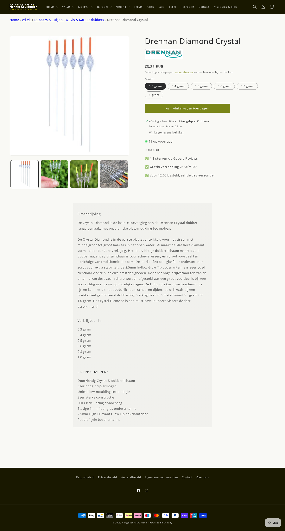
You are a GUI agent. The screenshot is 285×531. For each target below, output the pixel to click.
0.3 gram (155, 86)
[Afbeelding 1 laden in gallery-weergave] (25, 174)
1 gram (154, 94)
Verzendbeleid (131, 477)
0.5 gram (201, 86)
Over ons (202, 477)
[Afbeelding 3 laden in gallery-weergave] (84, 174)
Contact (187, 477)
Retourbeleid (85, 477)
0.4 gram (178, 86)
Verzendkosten (184, 72)
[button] (51, 7)
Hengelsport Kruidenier (135, 522)
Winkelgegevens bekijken (166, 132)
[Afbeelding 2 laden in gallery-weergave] (54, 174)
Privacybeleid (107, 477)
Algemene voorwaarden (161, 477)
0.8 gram (247, 86)
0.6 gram (224, 86)
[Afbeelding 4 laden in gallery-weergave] (114, 174)
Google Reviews (185, 158)
